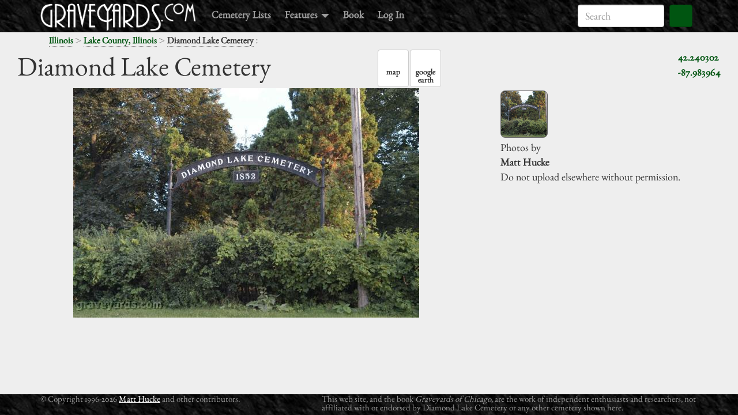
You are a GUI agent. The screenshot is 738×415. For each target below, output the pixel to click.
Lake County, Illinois (120, 40)
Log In (391, 14)
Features (302, 14)
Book (353, 14)
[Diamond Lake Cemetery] (524, 114)
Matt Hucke (139, 398)
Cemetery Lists (241, 14)
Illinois (61, 40)
